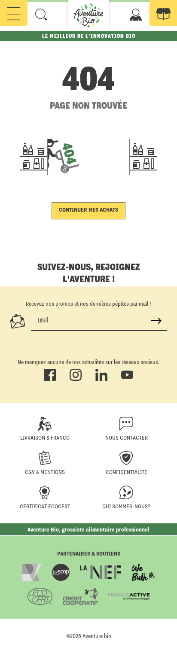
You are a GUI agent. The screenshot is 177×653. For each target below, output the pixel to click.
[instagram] (76, 379)
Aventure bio (96, 635)
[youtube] (127, 379)
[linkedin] (101, 379)
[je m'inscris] (156, 320)
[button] (41, 14)
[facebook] (50, 379)
